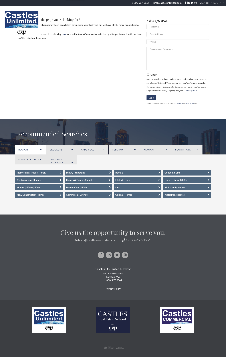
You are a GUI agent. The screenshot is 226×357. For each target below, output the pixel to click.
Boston (23, 149)
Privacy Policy (191, 91)
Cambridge (87, 149)
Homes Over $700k (76, 187)
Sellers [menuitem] (151, 16)
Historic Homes (123, 179)
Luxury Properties (75, 172)
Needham (118, 149)
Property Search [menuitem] (54, 16)
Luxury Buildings (28, 159)
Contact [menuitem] (215, 16)
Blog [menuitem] (199, 16)
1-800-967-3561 (140, 2)
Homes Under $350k (176, 179)
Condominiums (172, 172)
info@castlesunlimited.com (167, 2)
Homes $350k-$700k (28, 187)
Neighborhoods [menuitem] (86, 16)
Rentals (119, 172)
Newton (149, 149)
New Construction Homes (30, 194)
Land (117, 187)
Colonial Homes (123, 194)
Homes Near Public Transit (31, 172)
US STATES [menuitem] (113, 16)
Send (151, 97)
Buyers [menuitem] (133, 16)
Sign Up (204, 2)
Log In (217, 2)
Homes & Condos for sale (79, 179)
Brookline (56, 149)
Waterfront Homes (175, 194)
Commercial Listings (77, 194)
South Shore (183, 149)
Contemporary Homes (29, 179)
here (64, 34)
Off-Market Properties (57, 161)
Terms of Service (189, 103)
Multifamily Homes (175, 187)
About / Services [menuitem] (176, 16)
